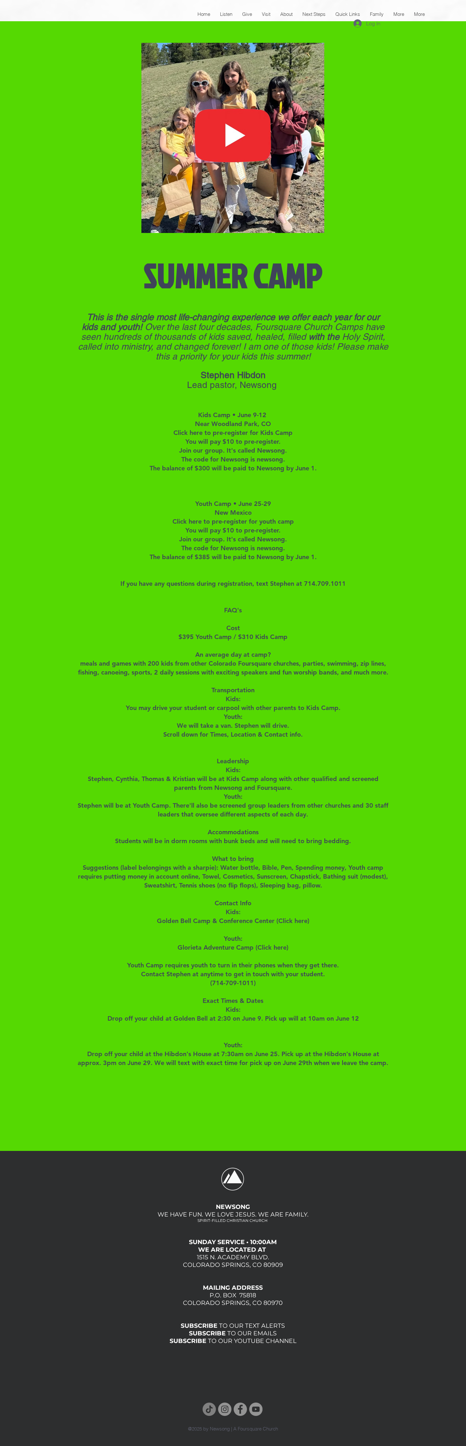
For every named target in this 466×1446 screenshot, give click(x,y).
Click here (292, 921)
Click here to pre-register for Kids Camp (233, 432)
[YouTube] (255, 1409)
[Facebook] (240, 1409)
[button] (398, 14)
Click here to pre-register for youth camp (233, 521)
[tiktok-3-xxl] (209, 1409)
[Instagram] (224, 1409)
